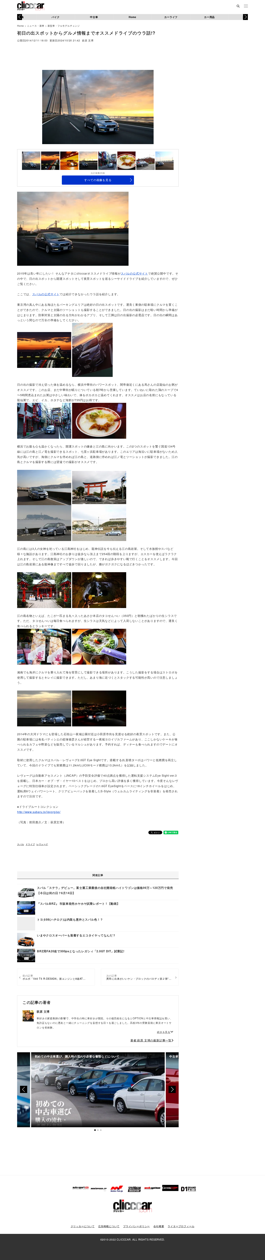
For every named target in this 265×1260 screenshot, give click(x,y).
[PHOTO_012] (99, 523)
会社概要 (158, 1226)
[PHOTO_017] (99, 589)
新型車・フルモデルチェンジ (64, 25)
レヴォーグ (42, 844)
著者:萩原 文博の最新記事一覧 (150, 1040)
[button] (245, 17)
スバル (20, 844)
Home (132, 17)
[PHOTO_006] (99, 420)
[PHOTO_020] (99, 646)
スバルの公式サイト (134, 273)
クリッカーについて (83, 1226)
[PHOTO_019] (44, 646)
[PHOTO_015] (44, 589)
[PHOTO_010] (99, 487)
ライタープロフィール (181, 1226)
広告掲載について (109, 1226)
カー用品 (209, 17)
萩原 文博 (88, 40)
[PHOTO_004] (73, 228)
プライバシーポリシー (136, 1226)
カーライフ (171, 17)
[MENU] (246, 6)
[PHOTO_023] (99, 708)
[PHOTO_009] (44, 487)
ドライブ (30, 844)
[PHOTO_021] (44, 708)
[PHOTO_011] (44, 523)
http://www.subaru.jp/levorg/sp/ (39, 812)
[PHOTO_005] (44, 420)
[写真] (92, 349)
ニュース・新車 (36, 25)
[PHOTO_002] (44, 349)
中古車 (94, 17)
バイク (55, 17)
